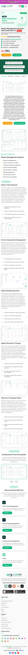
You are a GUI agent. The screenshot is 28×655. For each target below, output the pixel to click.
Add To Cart (7, 55)
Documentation (20, 123)
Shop (2, 611)
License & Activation (6, 628)
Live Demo (17, 55)
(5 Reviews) (10, 36)
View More (6, 512)
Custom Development (6, 601)
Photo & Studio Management (10, 523)
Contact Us (4, 618)
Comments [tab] (17, 76)
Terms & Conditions (6, 622)
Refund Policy (4, 624)
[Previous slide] (11, 482)
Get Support (4, 620)
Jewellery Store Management (11, 541)
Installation (4, 603)
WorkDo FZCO (9, 646)
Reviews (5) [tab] (10, 76)
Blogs (2, 609)
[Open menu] (25, 6)
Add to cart (8, 123)
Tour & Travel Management (10, 506)
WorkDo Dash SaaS (16, 39)
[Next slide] (17, 482)
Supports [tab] (24, 76)
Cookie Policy (4, 626)
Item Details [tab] (4, 76)
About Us (3, 605)
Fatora (4, 558)
